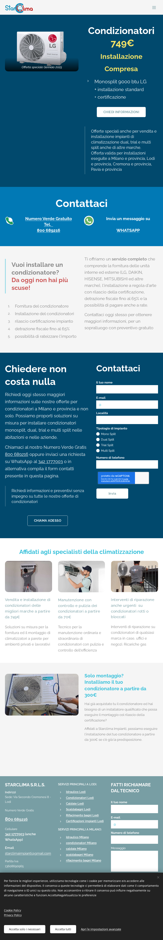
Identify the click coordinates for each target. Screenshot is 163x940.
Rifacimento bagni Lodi (82, 815)
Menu (154, 7)
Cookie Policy (12, 910)
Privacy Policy (13, 915)
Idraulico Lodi (76, 792)
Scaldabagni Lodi (78, 809)
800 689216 (48, 230)
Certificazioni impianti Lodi (85, 821)
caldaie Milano (76, 849)
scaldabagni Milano (79, 854)
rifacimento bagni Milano (83, 860)
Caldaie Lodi (75, 803)
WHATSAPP (128, 230)
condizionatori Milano (81, 843)
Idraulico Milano (77, 837)
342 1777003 (14, 834)
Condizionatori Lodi (80, 798)
